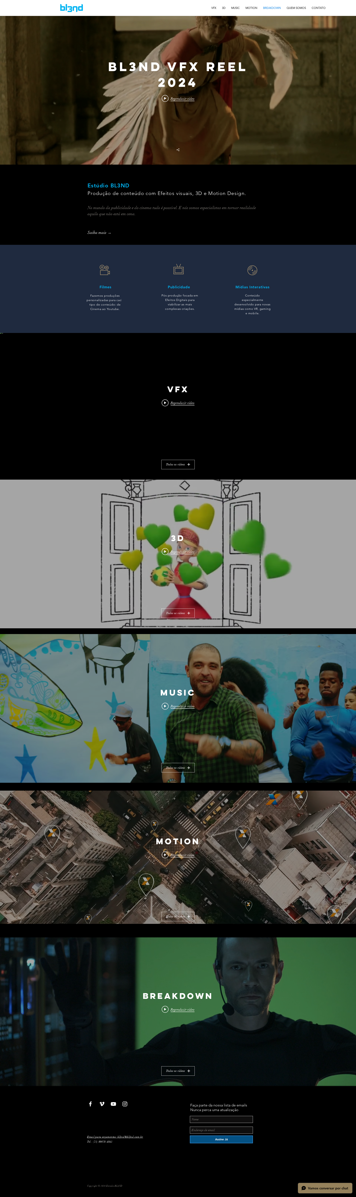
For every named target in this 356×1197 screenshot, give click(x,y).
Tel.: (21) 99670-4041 (100, 1141)
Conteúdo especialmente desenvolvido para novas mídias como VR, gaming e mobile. (252, 304)
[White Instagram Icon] (125, 1104)
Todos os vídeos (175, 464)
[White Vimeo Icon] (102, 1104)
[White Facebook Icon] (90, 1104)
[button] (318, 8)
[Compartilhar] (178, 150)
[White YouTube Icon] (113, 1104)
